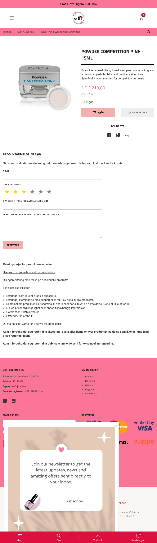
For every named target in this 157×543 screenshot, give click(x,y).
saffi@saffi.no (19, 386)
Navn (6, 171)
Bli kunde (90, 381)
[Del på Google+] (117, 135)
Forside (89, 376)
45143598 (18, 381)
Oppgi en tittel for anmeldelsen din (25, 201)
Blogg (122, 503)
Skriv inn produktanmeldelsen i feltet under (31, 214)
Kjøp (101, 112)
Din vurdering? (12, 184)
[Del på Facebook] (108, 135)
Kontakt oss (91, 393)
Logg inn (89, 389)
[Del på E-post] (126, 135)
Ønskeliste (139, 112)
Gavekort (89, 385)
